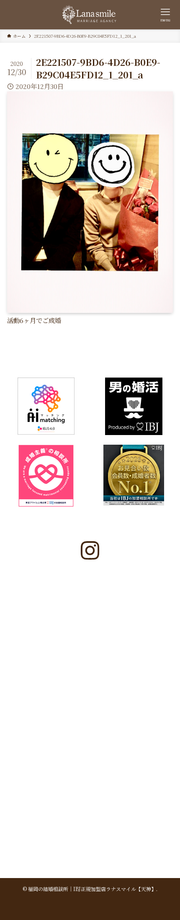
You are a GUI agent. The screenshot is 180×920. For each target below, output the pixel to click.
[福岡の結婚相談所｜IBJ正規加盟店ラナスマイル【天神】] (89, 14)
